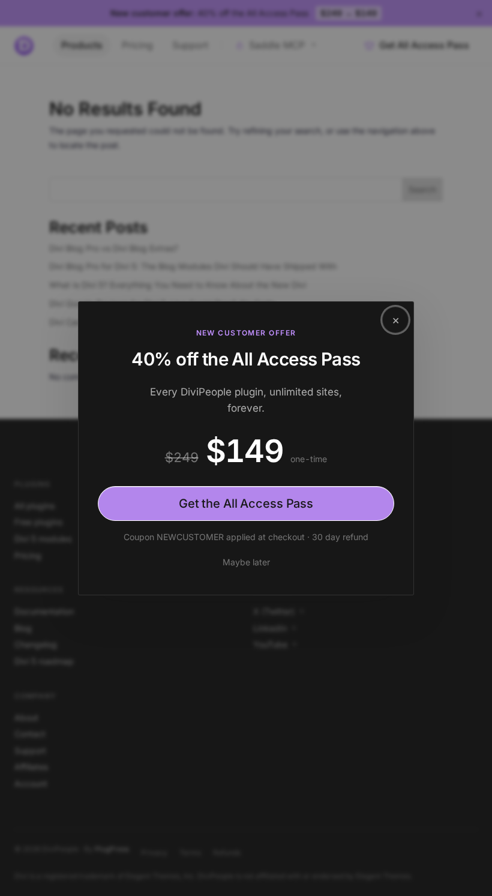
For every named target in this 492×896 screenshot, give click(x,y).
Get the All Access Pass (246, 503)
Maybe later (246, 562)
